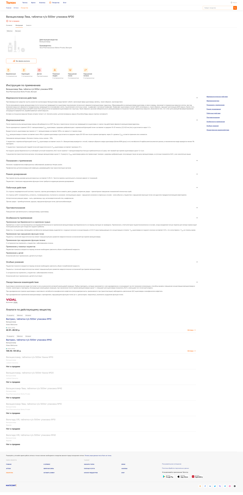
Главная (8, 464)
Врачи (123, 464)
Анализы (124, 468)
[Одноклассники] (200, 486)
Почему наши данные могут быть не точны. (98, 455)
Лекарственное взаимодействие (218, 130)
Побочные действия (213, 113)
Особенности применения (216, 122)
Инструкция (19, 25)
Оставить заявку (49, 472)
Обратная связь (49, 468)
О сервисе (47, 464)
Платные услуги (89, 468)
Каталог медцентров (91, 472)
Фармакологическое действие (217, 97)
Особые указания (213, 126)
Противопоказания (213, 117)
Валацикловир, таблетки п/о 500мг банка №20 (30, 372)
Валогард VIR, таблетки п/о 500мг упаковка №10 (30, 419)
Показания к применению (215, 105)
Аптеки (190, 330)
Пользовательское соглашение (171, 464)
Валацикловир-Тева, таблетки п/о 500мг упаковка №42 (34, 388)
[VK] (210, 486)
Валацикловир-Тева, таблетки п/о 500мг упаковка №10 (34, 403)
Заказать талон (89, 464)
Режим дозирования (214, 109)
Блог (123, 472)
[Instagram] (229, 486)
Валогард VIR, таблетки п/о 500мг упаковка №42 (31, 435)
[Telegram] (224, 486)
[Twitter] (215, 486)
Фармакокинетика (213, 101)
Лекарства (9, 472)
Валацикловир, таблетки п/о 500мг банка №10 (29, 357)
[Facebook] (205, 486)
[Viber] (220, 486)
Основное (9, 25)
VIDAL (15, 302)
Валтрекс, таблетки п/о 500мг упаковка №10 (28, 319)
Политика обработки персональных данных (175, 468)
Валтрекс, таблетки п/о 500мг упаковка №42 (29, 339)
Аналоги (28, 25)
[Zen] (234, 486)
